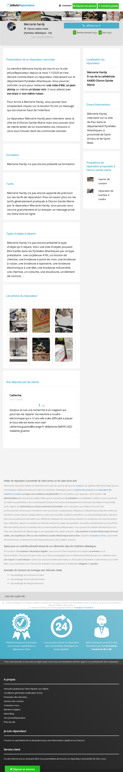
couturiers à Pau (98, 535)
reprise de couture (84, 489)
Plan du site (9, 722)
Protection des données (15, 697)
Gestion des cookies (14, 701)
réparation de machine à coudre (105, 195)
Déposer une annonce (85, 6)
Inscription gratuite (109, 6)
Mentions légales (12, 709)
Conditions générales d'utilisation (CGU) (23, 692)
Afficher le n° (92, 25)
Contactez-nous (11, 705)
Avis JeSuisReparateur (14, 717)
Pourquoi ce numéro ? (84, 607)
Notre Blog (9, 713)
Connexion (66, 5)
